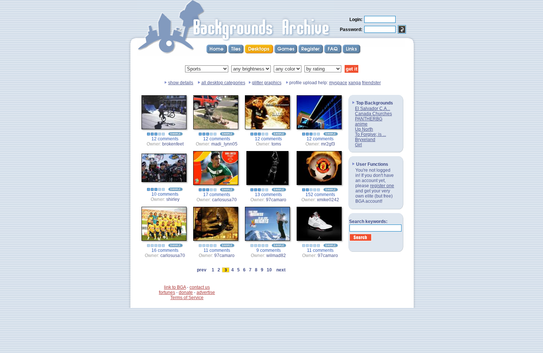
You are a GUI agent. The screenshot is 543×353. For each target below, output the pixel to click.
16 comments (164, 250)
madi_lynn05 (224, 144)
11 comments (217, 250)
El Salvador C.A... (372, 108)
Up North (364, 129)
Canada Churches (373, 113)
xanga (354, 82)
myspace (338, 82)
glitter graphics (266, 82)
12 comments (164, 138)
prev (202, 270)
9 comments (268, 250)
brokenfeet (173, 144)
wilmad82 (276, 255)
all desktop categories (223, 82)
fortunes (167, 292)
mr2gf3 (328, 144)
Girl (358, 144)
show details (180, 82)
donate (186, 292)
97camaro (276, 199)
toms (276, 144)
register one (382, 185)
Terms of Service (187, 297)
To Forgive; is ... (370, 134)
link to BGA (175, 287)
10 (269, 270)
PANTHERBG (368, 118)
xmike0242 (328, 199)
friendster (371, 82)
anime (361, 124)
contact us (199, 287)
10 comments (164, 194)
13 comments (268, 194)
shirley (173, 199)
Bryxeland (365, 139)
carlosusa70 (224, 199)
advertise (206, 292)
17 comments (216, 194)
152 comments (320, 194)
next (281, 270)
